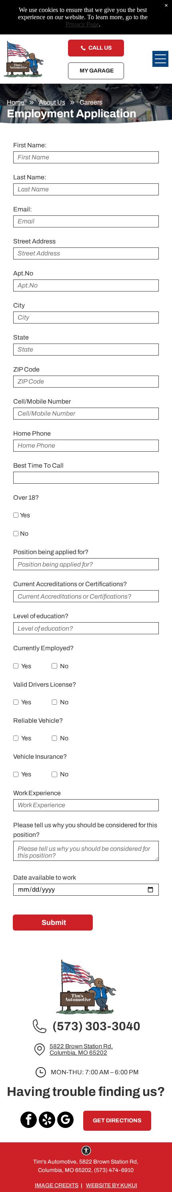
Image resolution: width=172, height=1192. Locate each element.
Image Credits (56, 1185)
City (19, 305)
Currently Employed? (43, 648)
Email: (22, 209)
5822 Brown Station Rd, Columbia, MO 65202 (81, 1049)
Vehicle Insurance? (40, 756)
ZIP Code (26, 369)
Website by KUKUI (111, 1185)
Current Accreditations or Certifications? (70, 584)
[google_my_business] (65, 1121)
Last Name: (29, 177)
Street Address (34, 241)
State (21, 337)
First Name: (30, 145)
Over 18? (26, 497)
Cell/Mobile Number (42, 401)
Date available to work (44, 877)
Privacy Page (82, 24)
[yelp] (47, 1121)
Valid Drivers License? (44, 684)
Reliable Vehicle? (38, 720)
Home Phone (32, 433)
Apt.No (23, 273)
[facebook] (28, 1121)
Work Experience (37, 793)
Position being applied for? (50, 552)
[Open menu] (160, 59)
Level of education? (40, 616)
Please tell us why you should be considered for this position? (85, 830)
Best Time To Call (38, 465)
